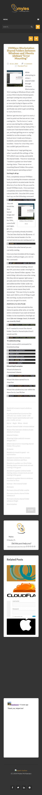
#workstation (12, 504)
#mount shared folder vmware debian (20, 426)
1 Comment (28, 64)
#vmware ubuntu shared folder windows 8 (18, 494)
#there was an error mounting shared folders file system (20, 445)
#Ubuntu (10, 449)
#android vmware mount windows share (19, 409)
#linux (20, 423)
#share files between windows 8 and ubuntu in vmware (20, 431)
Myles (11, 537)
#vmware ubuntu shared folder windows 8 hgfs (18, 500)
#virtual (9, 484)
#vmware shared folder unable (18, 490)
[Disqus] (21, 664)
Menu (5, 19)
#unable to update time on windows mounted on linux (20, 479)
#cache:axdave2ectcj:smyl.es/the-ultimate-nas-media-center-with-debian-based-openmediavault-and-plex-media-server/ (20, 416)
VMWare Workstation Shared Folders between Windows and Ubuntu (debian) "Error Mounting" (21, 53)
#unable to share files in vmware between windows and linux (18, 459)
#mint (25, 423)
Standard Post (22, 66)
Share (30, 510)
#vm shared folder (20, 484)
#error (9, 423)
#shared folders (12, 435)
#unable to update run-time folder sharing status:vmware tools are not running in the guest (20, 465)
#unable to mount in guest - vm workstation (18, 453)
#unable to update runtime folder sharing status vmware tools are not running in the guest (20, 473)
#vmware (10, 487)
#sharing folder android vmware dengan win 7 (18, 439)
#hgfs (15, 423)
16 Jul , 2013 (14, 64)
